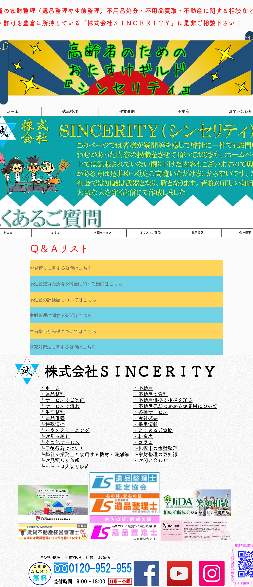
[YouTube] (179, 573)
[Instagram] (212, 573)
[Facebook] (146, 573)
